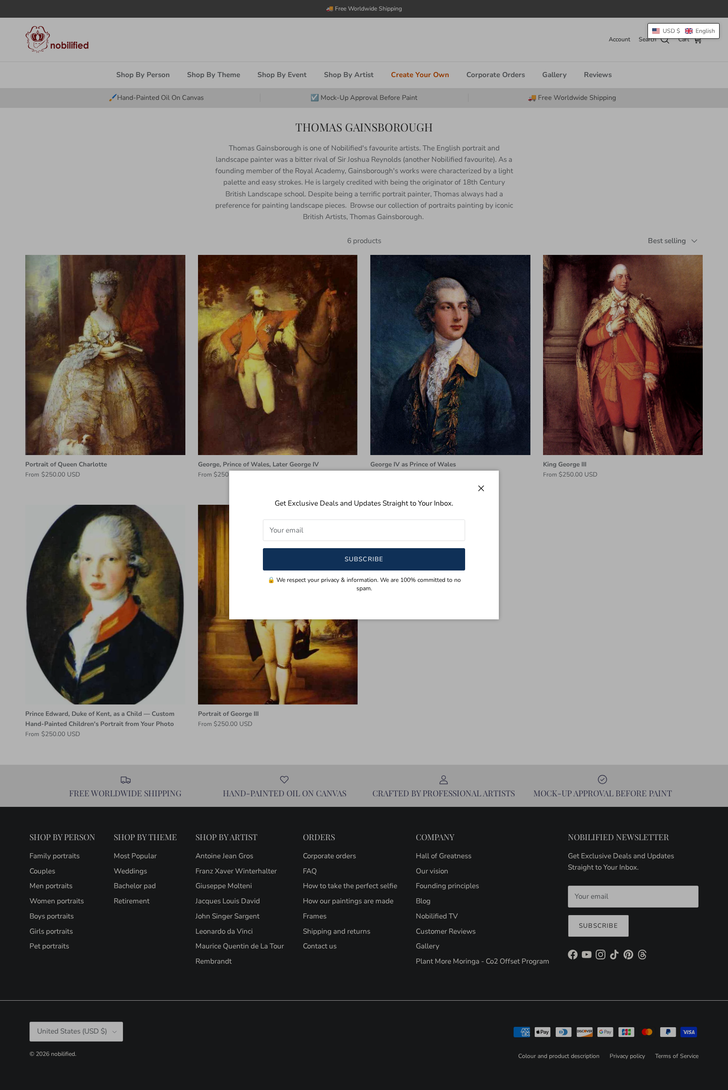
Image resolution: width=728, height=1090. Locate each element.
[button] (683, 31)
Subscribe (364, 559)
